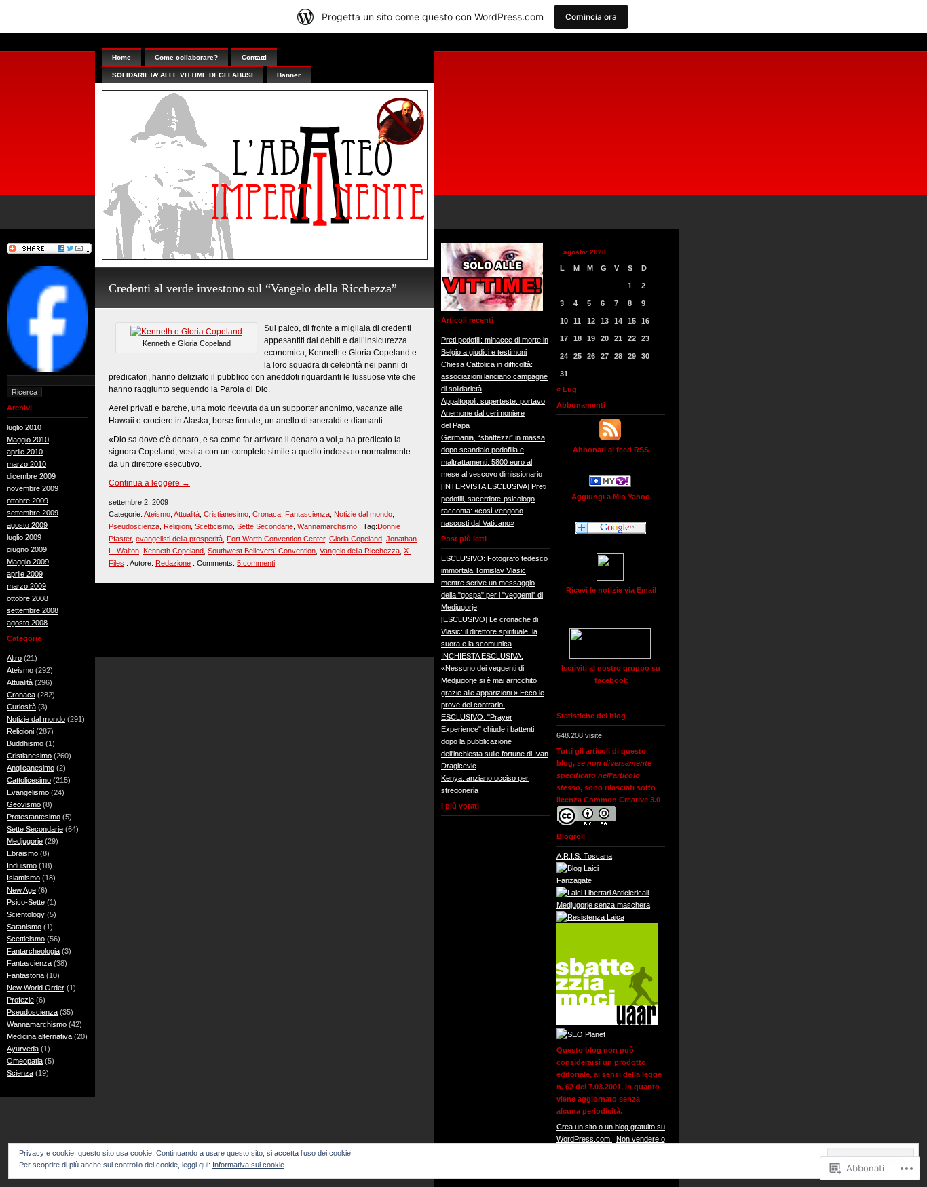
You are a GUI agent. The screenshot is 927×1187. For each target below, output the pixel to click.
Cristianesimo (29, 756)
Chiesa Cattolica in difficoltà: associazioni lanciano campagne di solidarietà (494, 376)
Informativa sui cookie (248, 1165)
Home (121, 57)
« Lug (566, 389)
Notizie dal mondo (36, 719)
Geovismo (24, 804)
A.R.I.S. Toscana (584, 856)
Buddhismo (25, 743)
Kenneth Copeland (173, 551)
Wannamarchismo (37, 1024)
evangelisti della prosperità (179, 538)
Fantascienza (29, 963)
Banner (289, 75)
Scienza (20, 1073)
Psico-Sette (26, 902)
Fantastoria (25, 975)
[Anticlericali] (602, 893)
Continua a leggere (149, 483)
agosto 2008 (27, 623)
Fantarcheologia (33, 951)
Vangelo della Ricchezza (360, 551)
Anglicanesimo (30, 768)
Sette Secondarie (35, 829)
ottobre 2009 (27, 501)
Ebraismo (22, 853)
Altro (14, 658)
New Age (21, 890)
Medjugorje (25, 841)
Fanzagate (574, 880)
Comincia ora (591, 17)
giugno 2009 (27, 549)
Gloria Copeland (355, 538)
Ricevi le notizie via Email (611, 590)
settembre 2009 (32, 513)
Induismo (22, 865)
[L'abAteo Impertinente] (610, 484)
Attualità (20, 682)
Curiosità (21, 707)
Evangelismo (28, 792)
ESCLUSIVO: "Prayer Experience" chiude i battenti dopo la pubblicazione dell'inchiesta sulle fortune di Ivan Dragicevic (494, 741)
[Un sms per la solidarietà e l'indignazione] (47, 369)
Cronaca (21, 694)
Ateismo (20, 670)
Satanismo (24, 926)
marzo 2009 (26, 586)
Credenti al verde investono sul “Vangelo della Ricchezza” (253, 288)
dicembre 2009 (31, 476)
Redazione (173, 563)
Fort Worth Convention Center (276, 538)
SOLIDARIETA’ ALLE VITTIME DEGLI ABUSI (182, 75)
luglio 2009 (24, 537)
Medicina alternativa (39, 1036)
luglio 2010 (24, 427)
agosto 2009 (27, 525)
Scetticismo (26, 939)
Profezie (20, 1000)
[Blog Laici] (577, 868)
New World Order (35, 988)
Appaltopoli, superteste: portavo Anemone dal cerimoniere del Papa (493, 413)
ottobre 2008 (27, 598)
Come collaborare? (186, 57)
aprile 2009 (25, 574)
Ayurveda (23, 1049)
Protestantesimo (33, 817)
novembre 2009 (32, 488)
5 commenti (256, 563)
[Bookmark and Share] (49, 251)
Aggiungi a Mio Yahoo (610, 496)
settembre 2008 (32, 610)
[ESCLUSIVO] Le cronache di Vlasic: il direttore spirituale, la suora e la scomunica (489, 631)
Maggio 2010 (28, 439)
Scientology (26, 914)
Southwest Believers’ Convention (262, 551)
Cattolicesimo (29, 780)
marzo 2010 (26, 464)
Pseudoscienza (32, 1012)
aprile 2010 (25, 452)
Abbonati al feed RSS (611, 450)
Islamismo (23, 878)
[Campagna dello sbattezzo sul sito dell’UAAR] (607, 1022)
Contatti (254, 57)
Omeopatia (25, 1061)
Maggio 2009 (28, 562)
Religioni (20, 731)
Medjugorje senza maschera (603, 905)
